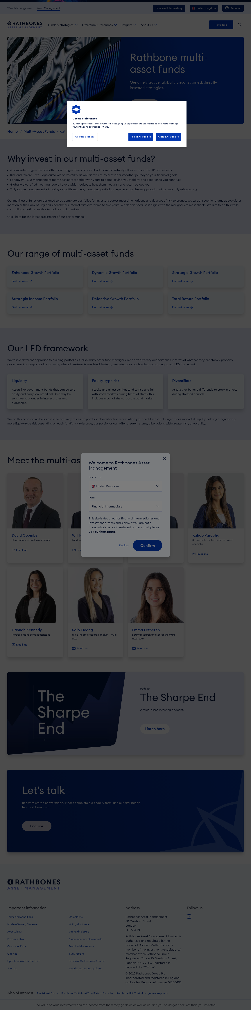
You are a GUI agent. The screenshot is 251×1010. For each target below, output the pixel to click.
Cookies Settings (84, 136)
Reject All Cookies (141, 136)
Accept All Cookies (168, 136)
